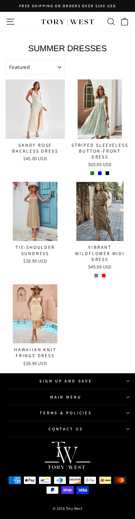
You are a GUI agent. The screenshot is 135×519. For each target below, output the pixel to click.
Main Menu (66, 397)
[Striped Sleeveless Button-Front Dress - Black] (107, 173)
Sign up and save (65, 381)
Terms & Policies (66, 413)
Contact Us (65, 429)
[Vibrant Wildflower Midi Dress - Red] (103, 275)
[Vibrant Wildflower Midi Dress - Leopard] (96, 275)
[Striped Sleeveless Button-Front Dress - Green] (92, 173)
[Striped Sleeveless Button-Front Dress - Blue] (99, 173)
